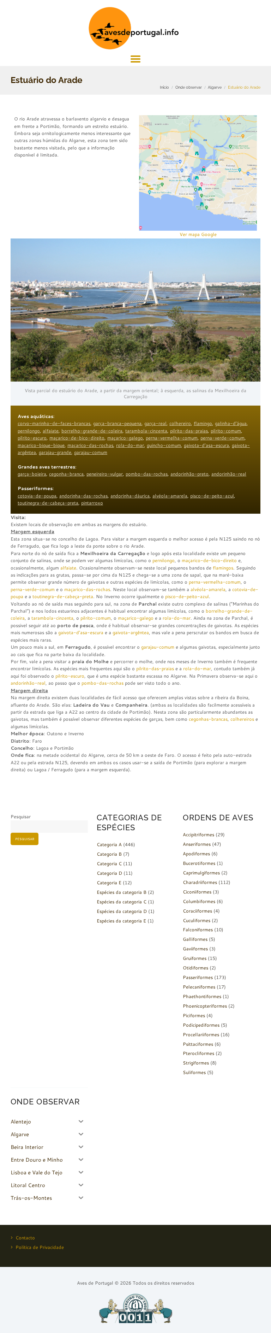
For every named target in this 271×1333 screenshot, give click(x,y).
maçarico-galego (125, 438)
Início (164, 87)
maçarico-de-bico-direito (76, 438)
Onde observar (188, 87)
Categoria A (109, 844)
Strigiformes (196, 1063)
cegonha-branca (66, 474)
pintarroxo (92, 503)
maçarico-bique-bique (41, 445)
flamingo (203, 423)
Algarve (215, 87)
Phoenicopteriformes (205, 1006)
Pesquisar (21, 816)
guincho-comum (164, 445)
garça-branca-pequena (117, 423)
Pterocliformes (198, 1053)
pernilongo (29, 430)
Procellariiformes (201, 1034)
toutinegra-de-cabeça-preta (48, 503)
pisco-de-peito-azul (212, 495)
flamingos (223, 568)
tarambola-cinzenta (146, 430)
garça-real (155, 423)
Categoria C (109, 863)
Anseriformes (197, 844)
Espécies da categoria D (122, 911)
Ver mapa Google (198, 234)
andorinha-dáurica (130, 495)
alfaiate (51, 430)
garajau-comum (90, 452)
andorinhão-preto (189, 474)
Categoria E (109, 882)
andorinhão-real (228, 474)
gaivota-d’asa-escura (206, 445)
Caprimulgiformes (201, 872)
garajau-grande (55, 452)
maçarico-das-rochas (90, 445)
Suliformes (194, 1072)
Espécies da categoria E (121, 921)
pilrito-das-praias (189, 430)
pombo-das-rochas (147, 474)
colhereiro (180, 423)
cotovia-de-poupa (37, 495)
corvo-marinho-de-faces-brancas (54, 423)
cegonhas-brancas (208, 719)
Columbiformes (199, 901)
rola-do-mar (130, 445)
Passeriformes (198, 977)
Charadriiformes (200, 882)
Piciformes (194, 1015)
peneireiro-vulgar (104, 474)
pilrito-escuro (32, 438)
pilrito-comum (226, 430)
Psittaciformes (198, 1044)
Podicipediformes (201, 1025)
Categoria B (109, 854)
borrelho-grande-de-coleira (91, 430)
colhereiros (242, 719)
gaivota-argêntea (131, 632)
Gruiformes (194, 958)
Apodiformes (196, 853)
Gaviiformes (195, 948)
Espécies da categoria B (121, 892)
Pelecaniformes (199, 987)
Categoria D (109, 873)
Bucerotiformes (199, 863)
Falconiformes (198, 929)
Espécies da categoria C (121, 901)
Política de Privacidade (40, 1247)
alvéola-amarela (169, 495)
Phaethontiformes (202, 996)
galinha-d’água (231, 423)
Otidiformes (195, 968)
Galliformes (195, 939)
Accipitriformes (198, 834)
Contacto (25, 1237)
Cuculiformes (196, 920)
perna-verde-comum (222, 438)
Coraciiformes (197, 911)
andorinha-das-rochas (83, 495)
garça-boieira (32, 474)
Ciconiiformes (197, 892)
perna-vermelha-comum (172, 438)
